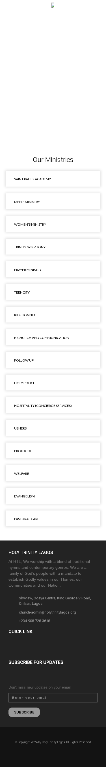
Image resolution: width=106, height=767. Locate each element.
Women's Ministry (30, 224)
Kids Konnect (26, 315)
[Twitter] (56, 752)
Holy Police (24, 383)
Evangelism (24, 496)
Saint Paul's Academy (32, 179)
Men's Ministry (27, 202)
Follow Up (24, 360)
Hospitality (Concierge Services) (43, 405)
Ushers (20, 428)
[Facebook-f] (43, 752)
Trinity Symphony (30, 247)
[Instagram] (50, 752)
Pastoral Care (26, 519)
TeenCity (22, 292)
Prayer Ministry (28, 270)
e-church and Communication (41, 338)
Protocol (23, 451)
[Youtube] (63, 752)
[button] (5, 19)
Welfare (21, 473)
